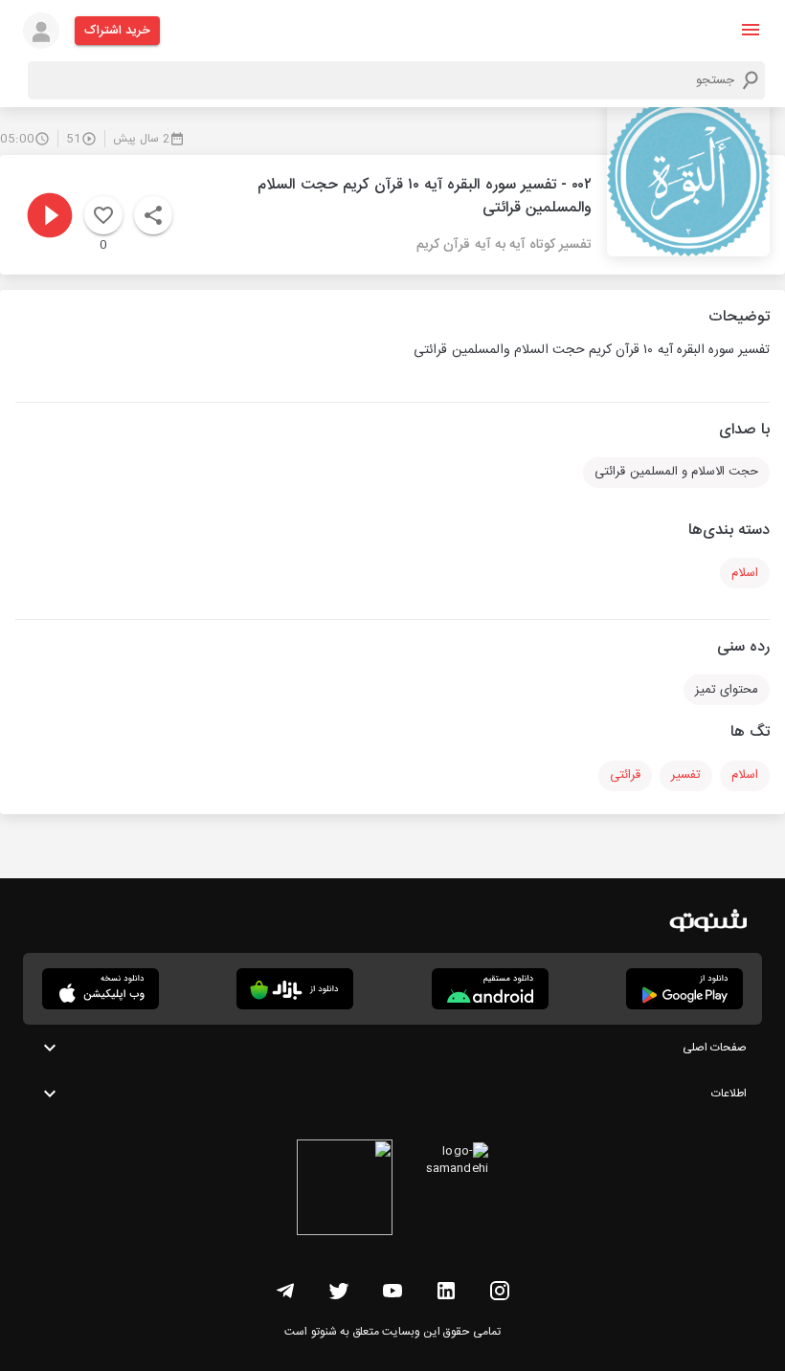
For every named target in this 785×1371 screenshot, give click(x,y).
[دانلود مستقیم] (490, 988)
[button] (750, 29)
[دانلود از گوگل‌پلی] (684, 988)
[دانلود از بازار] (294, 988)
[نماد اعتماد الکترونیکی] (344, 1190)
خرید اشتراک (117, 30)
